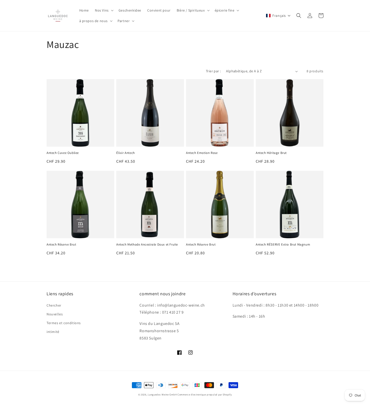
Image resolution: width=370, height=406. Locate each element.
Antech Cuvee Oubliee (63, 153)
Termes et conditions (64, 323)
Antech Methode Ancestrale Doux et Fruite (147, 245)
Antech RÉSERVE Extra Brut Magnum (283, 245)
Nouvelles (55, 314)
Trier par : (213, 71)
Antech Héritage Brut (271, 153)
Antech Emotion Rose (201, 153)
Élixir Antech (125, 153)
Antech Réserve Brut (61, 245)
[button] (104, 10)
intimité (53, 331)
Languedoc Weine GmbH (162, 394)
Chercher (54, 305)
